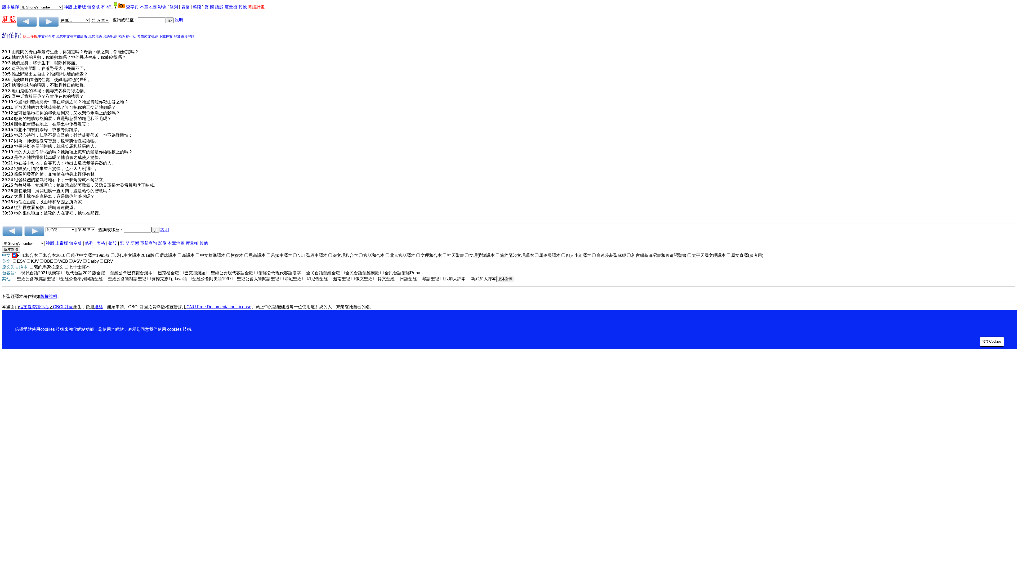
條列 (174, 7)
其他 (242, 7)
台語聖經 (110, 36)
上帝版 (79, 7)
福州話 (131, 36)
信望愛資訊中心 (34, 307)
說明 (179, 20)
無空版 (93, 7)
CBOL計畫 (63, 307)
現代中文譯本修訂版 (71, 36)
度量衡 (231, 7)
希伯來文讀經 (147, 36)
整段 (197, 7)
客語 (121, 36)
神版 (68, 7)
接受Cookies (992, 341)
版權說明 (48, 296)
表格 (185, 7)
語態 (219, 7)
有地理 (107, 7)
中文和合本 (46, 36)
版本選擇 (10, 7)
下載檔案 (166, 36)
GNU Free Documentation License (218, 307)
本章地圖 (148, 7)
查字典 (132, 7)
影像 (162, 7)
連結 (98, 307)
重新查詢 (148, 243)
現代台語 (95, 36)
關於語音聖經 (184, 36)
